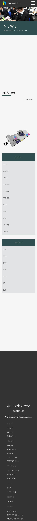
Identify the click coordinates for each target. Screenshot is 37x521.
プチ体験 (6, 225)
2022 (4, 276)
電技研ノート (11, 474)
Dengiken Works (11, 478)
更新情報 (6, 198)
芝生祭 (5, 231)
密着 (4, 218)
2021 (4, 283)
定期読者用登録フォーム (15, 515)
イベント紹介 (11, 492)
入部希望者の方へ (13, 461)
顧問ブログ (10, 432)
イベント (6, 178)
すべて (5, 164)
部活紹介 (10, 445)
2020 (4, 290)
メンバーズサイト (13, 511)
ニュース (10, 428)
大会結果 (6, 191)
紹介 (4, 204)
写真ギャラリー (12, 449)
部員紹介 (10, 453)
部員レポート (11, 436)
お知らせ (6, 171)
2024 (4, 263)
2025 (4, 256)
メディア (6, 184)
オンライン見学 (12, 457)
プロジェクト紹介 (13, 470)
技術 (4, 211)
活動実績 (10, 501)
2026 (4, 249)
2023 (4, 270)
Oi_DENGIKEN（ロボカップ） (15, 519)
